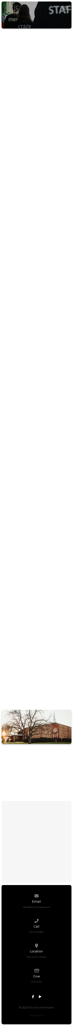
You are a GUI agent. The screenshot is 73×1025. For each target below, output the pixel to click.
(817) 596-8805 (36, 932)
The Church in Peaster (36, 957)
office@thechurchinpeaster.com (36, 907)
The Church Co (36, 1015)
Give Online (36, 981)
